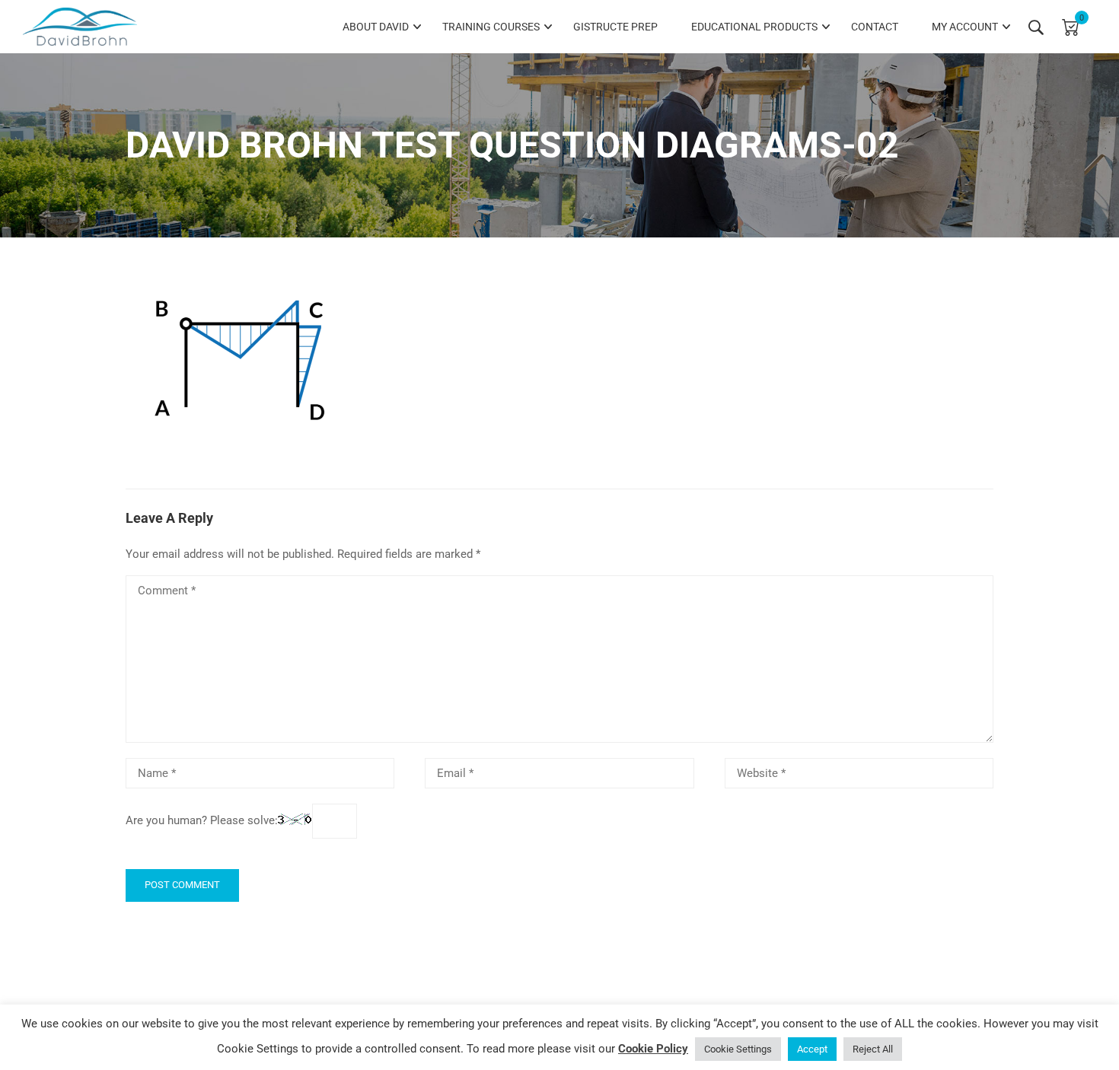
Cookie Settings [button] (738, 1049)
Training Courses (491, 27)
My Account (965, 27)
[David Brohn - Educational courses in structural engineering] (80, 27)
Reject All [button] (873, 1049)
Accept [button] (812, 1049)
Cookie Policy (653, 1049)
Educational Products (754, 27)
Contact (874, 27)
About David (376, 27)
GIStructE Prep (615, 27)
